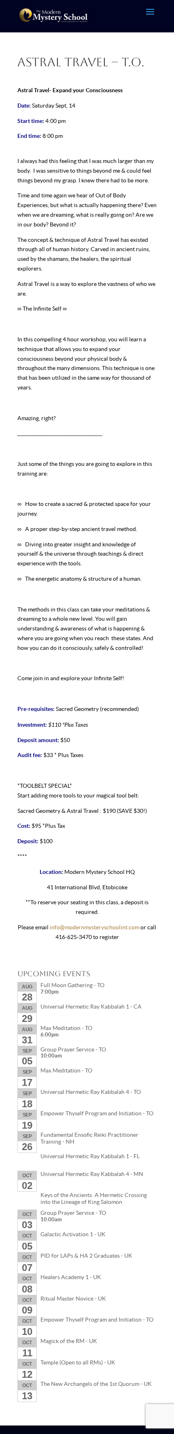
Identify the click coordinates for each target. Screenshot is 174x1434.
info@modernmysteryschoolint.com (94, 927)
